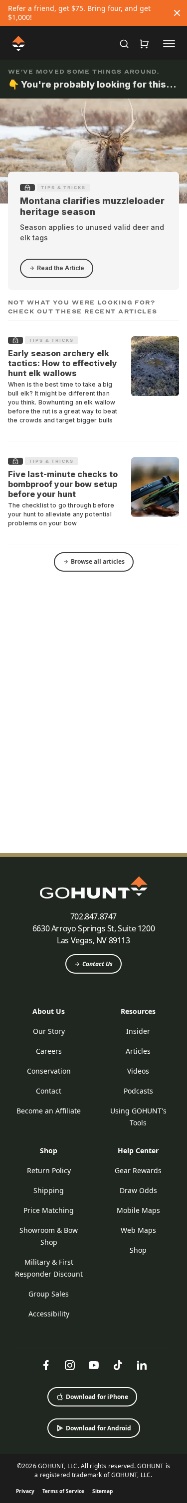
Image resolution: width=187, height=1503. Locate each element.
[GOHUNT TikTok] (118, 1365)
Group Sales (48, 1294)
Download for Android (98, 1428)
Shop (48, 1150)
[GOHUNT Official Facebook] (46, 1365)
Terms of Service (63, 1491)
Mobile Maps (138, 1210)
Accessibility (48, 1313)
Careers (49, 1051)
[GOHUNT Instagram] (70, 1365)
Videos (138, 1071)
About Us (48, 1011)
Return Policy (49, 1170)
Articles (138, 1051)
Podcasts (138, 1091)
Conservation (49, 1071)
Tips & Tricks (63, 187)
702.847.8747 (93, 916)
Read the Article (60, 268)
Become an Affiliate (48, 1110)
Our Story (49, 1031)
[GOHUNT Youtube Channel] (94, 1365)
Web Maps (138, 1230)
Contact (48, 1091)
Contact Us (97, 964)
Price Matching (48, 1210)
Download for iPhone (97, 1397)
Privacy (25, 1491)
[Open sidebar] (169, 43)
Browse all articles (98, 561)
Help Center (138, 1150)
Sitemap (102, 1491)
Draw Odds (138, 1190)
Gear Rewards (138, 1170)
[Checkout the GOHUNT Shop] (144, 44)
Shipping (48, 1190)
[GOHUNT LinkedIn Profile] (142, 1365)
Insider (138, 1031)
